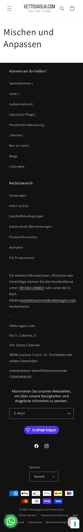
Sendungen (17, 195)
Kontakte (16, 247)
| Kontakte (17, 166)
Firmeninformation (23, 237)
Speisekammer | (21, 83)
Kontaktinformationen (59, 522)
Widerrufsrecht (28, 515)
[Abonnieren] (68, 413)
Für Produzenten (22, 258)
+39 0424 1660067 (31, 288)
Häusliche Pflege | (22, 114)
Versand (19, 522)
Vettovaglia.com (39, 509)
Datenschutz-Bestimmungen (30, 226)
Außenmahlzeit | (21, 104)
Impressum (35, 522)
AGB (75, 515)
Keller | (14, 94)
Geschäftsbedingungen (26, 216)
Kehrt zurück (18, 206)
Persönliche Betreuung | (27, 125)
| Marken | (16, 135)
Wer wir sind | (19, 145)
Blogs (13, 156)
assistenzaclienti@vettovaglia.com (48, 300)
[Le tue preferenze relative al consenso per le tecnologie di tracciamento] (75, 524)
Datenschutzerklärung (54, 515)
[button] (9, 8)
